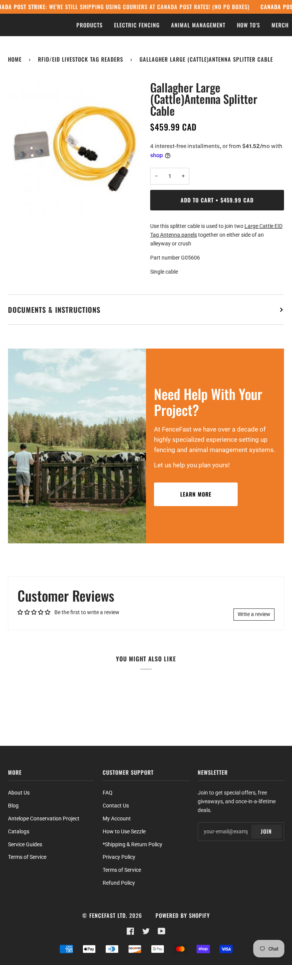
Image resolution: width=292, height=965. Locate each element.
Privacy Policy (119, 857)
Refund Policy (119, 883)
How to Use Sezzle (124, 831)
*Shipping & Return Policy (132, 844)
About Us (19, 793)
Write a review (254, 614)
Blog (13, 806)
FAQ (108, 793)
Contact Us (116, 806)
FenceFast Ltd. (108, 915)
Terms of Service (27, 857)
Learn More (195, 494)
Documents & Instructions (54, 309)
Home (15, 59)
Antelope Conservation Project (43, 818)
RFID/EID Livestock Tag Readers (80, 59)
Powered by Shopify (183, 915)
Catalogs (18, 831)
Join (266, 831)
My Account (117, 818)
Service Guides (25, 844)
